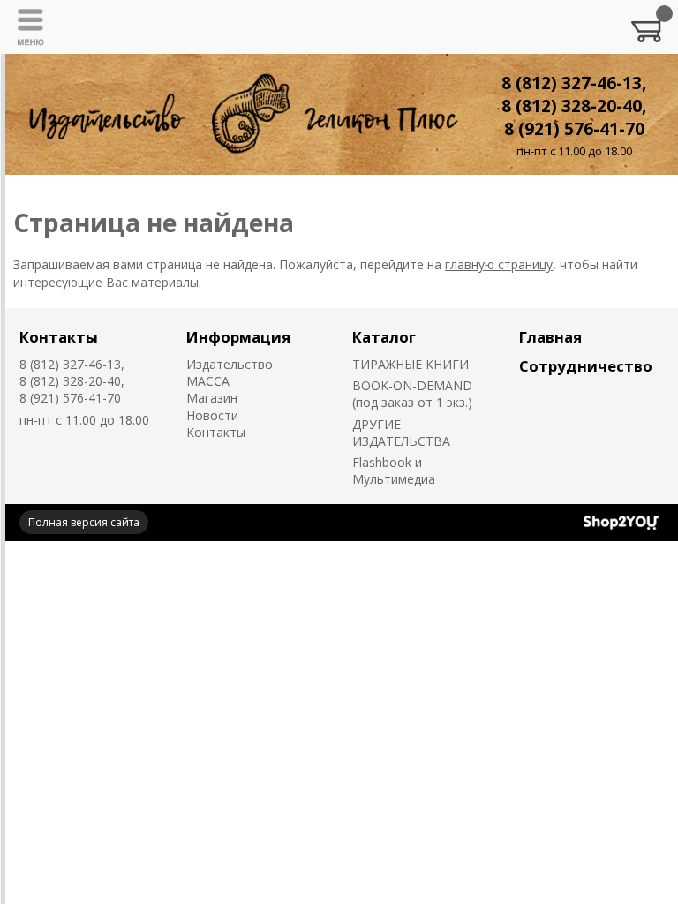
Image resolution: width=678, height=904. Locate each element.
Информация (238, 337)
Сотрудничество (585, 366)
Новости (212, 415)
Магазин (211, 397)
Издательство (229, 364)
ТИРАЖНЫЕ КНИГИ (410, 364)
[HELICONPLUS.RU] (240, 114)
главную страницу (499, 264)
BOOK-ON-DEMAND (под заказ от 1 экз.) (412, 394)
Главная (550, 337)
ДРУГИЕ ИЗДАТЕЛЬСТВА (401, 432)
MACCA (208, 381)
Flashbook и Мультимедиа (393, 470)
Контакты (58, 337)
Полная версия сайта (83, 522)
